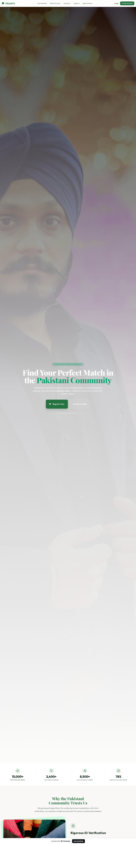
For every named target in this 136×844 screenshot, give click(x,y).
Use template (78, 841)
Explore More (87, 3)
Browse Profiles (80, 404)
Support (76, 3)
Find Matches (42, 3)
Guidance (67, 3)
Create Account (127, 3)
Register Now (58, 404)
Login (116, 3)
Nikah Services (55, 3)
